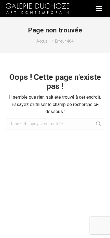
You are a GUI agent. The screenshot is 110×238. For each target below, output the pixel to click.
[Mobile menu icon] (98, 8)
